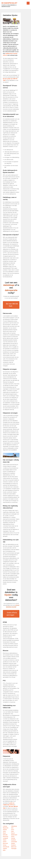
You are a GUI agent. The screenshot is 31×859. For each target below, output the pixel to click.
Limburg (5, 826)
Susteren (13, 845)
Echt (12, 828)
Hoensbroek (6, 846)
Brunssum (5, 843)
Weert (4, 833)
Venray (4, 845)
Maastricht (5, 828)
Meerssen (13, 846)
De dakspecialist (9, 3)
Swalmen (13, 840)
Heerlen (5, 829)
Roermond (5, 836)
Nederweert (14, 834)
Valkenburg (14, 826)
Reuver (13, 833)
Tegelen (5, 848)
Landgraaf (5, 838)
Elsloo (12, 836)
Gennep (13, 838)
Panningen (13, 848)
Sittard (4, 840)
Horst (12, 829)
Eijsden (13, 843)
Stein (12, 831)
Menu (28, 3)
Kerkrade (5, 834)
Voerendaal (14, 841)
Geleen (4, 841)
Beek (4, 850)
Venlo (4, 831)
